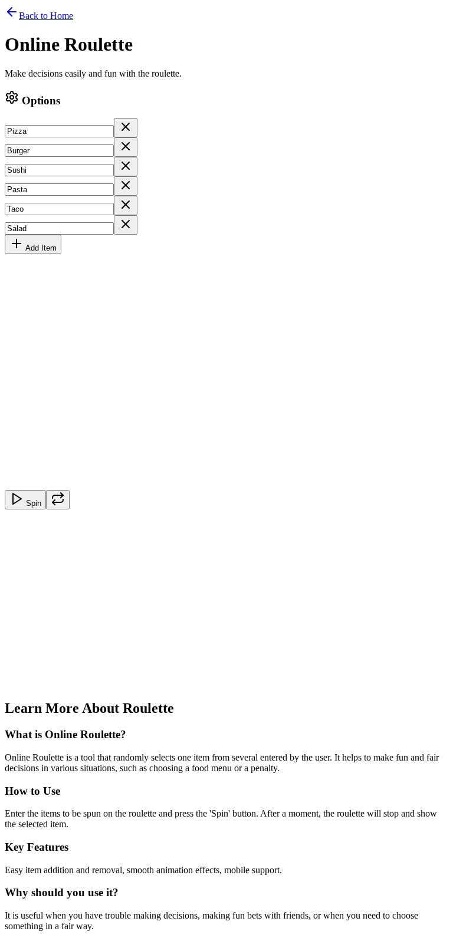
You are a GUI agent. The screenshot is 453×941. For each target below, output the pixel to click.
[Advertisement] (226, 606)
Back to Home (46, 16)
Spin (33, 503)
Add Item (41, 248)
